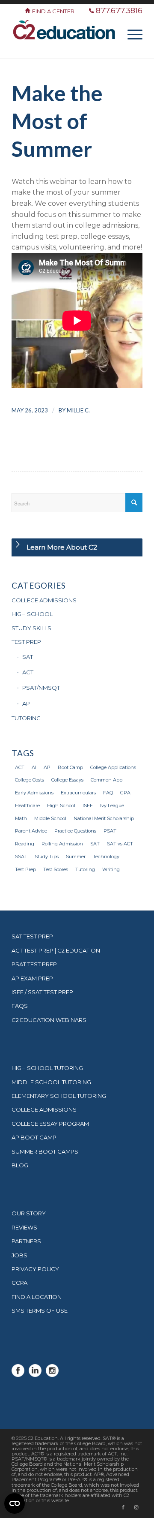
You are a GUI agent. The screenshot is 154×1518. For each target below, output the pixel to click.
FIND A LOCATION (37, 1296)
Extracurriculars (78, 793)
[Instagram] (52, 1375)
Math (21, 818)
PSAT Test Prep (34, 964)
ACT (27, 672)
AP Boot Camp (34, 1137)
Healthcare (27, 806)
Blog (20, 1165)
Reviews (24, 1227)
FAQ (108, 793)
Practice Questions (75, 831)
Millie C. (78, 410)
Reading (24, 844)
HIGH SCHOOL (32, 613)
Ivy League (112, 806)
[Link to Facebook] (123, 1507)
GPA (125, 793)
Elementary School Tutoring (59, 1095)
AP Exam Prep (32, 978)
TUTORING (26, 718)
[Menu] (130, 34)
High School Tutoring (47, 1067)
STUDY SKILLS (31, 628)
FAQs (20, 1005)
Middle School (50, 818)
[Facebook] (18, 1375)
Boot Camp (70, 767)
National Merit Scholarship (104, 818)
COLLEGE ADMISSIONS (44, 600)
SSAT (21, 857)
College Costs (29, 780)
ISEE (88, 806)
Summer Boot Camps (45, 1151)
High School (61, 806)
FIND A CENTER (54, 11)
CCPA (19, 1282)
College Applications (113, 767)
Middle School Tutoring (51, 1082)
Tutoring (85, 869)
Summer (76, 857)
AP (26, 703)
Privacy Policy (35, 1269)
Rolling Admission (62, 844)
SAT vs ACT (120, 844)
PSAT (110, 831)
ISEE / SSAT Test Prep (42, 992)
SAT (27, 656)
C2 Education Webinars (49, 1019)
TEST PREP (26, 641)
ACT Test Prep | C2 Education (56, 950)
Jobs (19, 1255)
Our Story (29, 1213)
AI (34, 767)
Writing (111, 869)
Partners (26, 1241)
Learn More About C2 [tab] (62, 547)
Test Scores (55, 869)
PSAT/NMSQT (41, 687)
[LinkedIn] (35, 1375)
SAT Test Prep (32, 936)
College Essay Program (50, 1123)
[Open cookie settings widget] (14, 1503)
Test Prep (25, 869)
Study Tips (47, 857)
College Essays (67, 780)
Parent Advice (31, 831)
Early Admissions (34, 793)
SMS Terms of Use (40, 1310)
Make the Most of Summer (57, 121)
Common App (106, 780)
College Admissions (44, 1109)
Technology (106, 857)
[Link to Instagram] (136, 1507)
